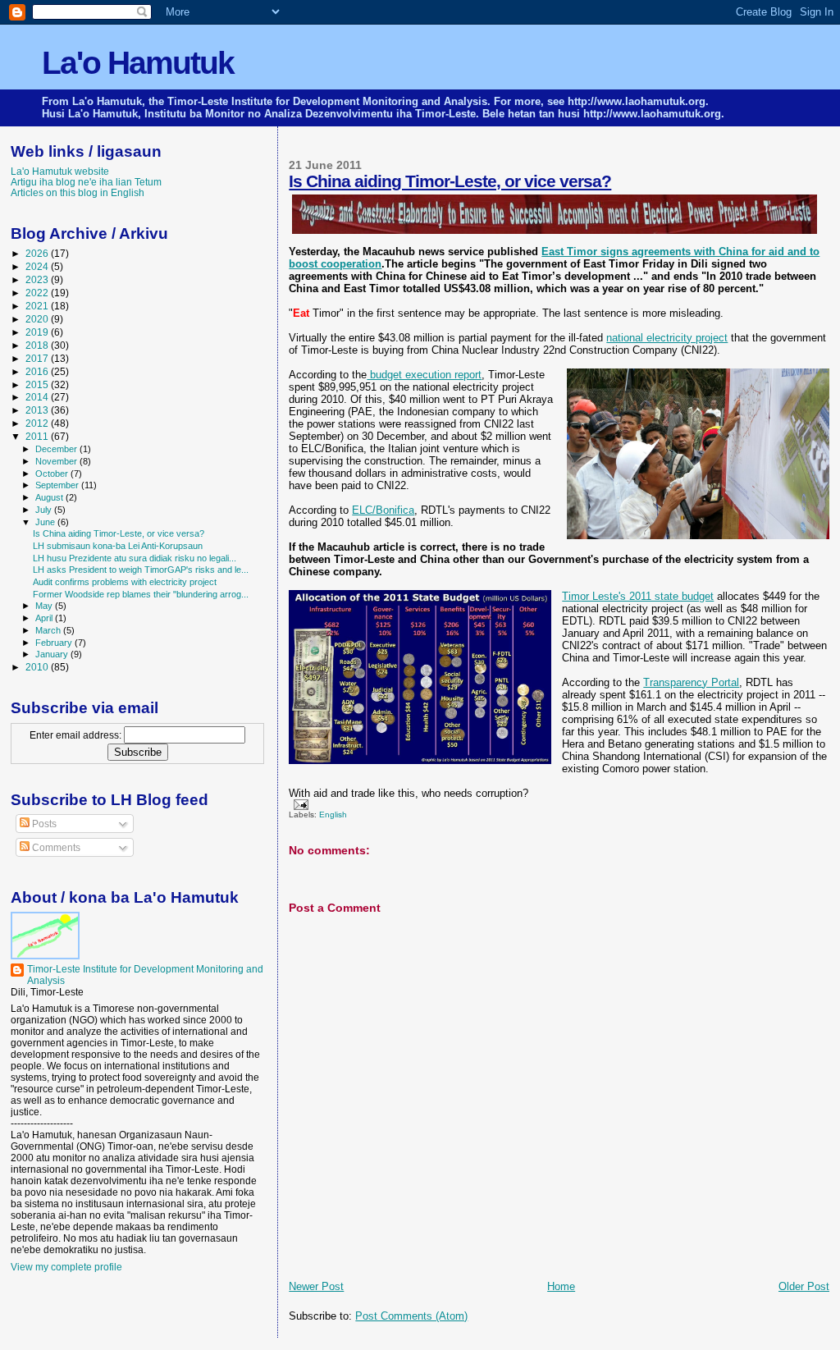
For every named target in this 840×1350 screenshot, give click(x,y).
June (46, 522)
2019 (38, 332)
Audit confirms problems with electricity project (125, 582)
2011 (38, 436)
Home (561, 1286)
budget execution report (424, 374)
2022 (38, 292)
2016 (38, 371)
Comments (55, 847)
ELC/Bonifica (383, 510)
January (53, 654)
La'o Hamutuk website (60, 171)
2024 (38, 266)
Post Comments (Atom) (411, 1316)
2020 (38, 318)
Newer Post (316, 1286)
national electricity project (667, 338)
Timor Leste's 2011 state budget (638, 596)
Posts (43, 824)
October (53, 473)
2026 (38, 253)
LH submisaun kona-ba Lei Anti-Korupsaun (118, 546)
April (45, 618)
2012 (38, 423)
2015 (38, 384)
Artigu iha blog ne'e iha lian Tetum (86, 181)
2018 (38, 345)
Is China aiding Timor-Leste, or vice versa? (450, 181)
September (58, 485)
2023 (38, 279)
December (57, 449)
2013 (38, 410)
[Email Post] (298, 803)
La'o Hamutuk (138, 62)
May (45, 606)
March (49, 630)
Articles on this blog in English (77, 192)
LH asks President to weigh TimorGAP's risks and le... (141, 569)
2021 (38, 305)
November (57, 461)
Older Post (803, 1286)
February (55, 643)
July (44, 510)
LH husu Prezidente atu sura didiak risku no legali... (134, 558)
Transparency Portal (691, 682)
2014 (38, 396)
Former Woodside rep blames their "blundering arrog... (141, 594)
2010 (38, 666)
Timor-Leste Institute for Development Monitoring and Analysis (145, 974)
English (333, 814)
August (50, 497)
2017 (38, 358)
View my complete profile (66, 1267)
